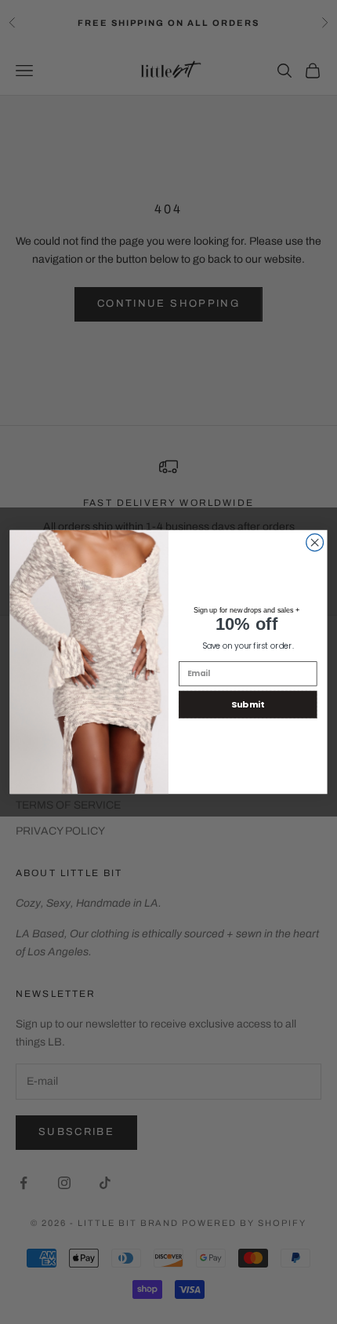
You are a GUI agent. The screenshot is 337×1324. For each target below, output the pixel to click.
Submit (247, 704)
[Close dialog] (315, 542)
